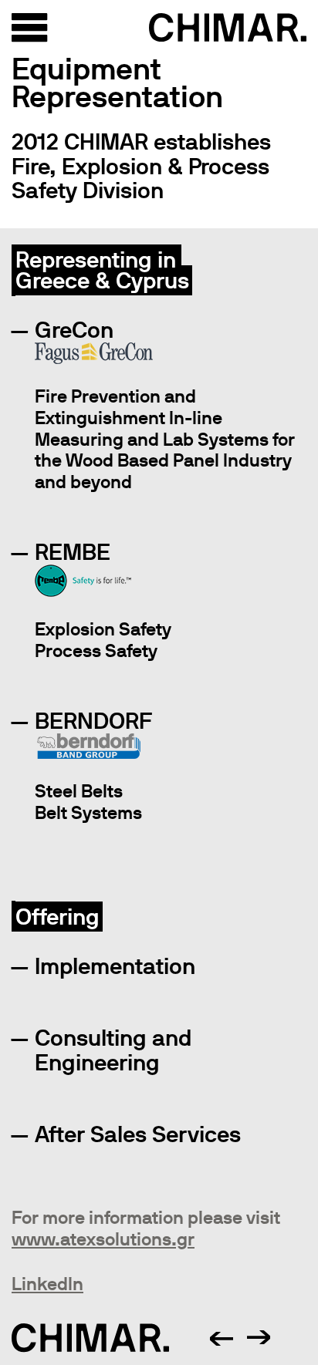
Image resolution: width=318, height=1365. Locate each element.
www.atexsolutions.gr (103, 1238)
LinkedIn (47, 1283)
